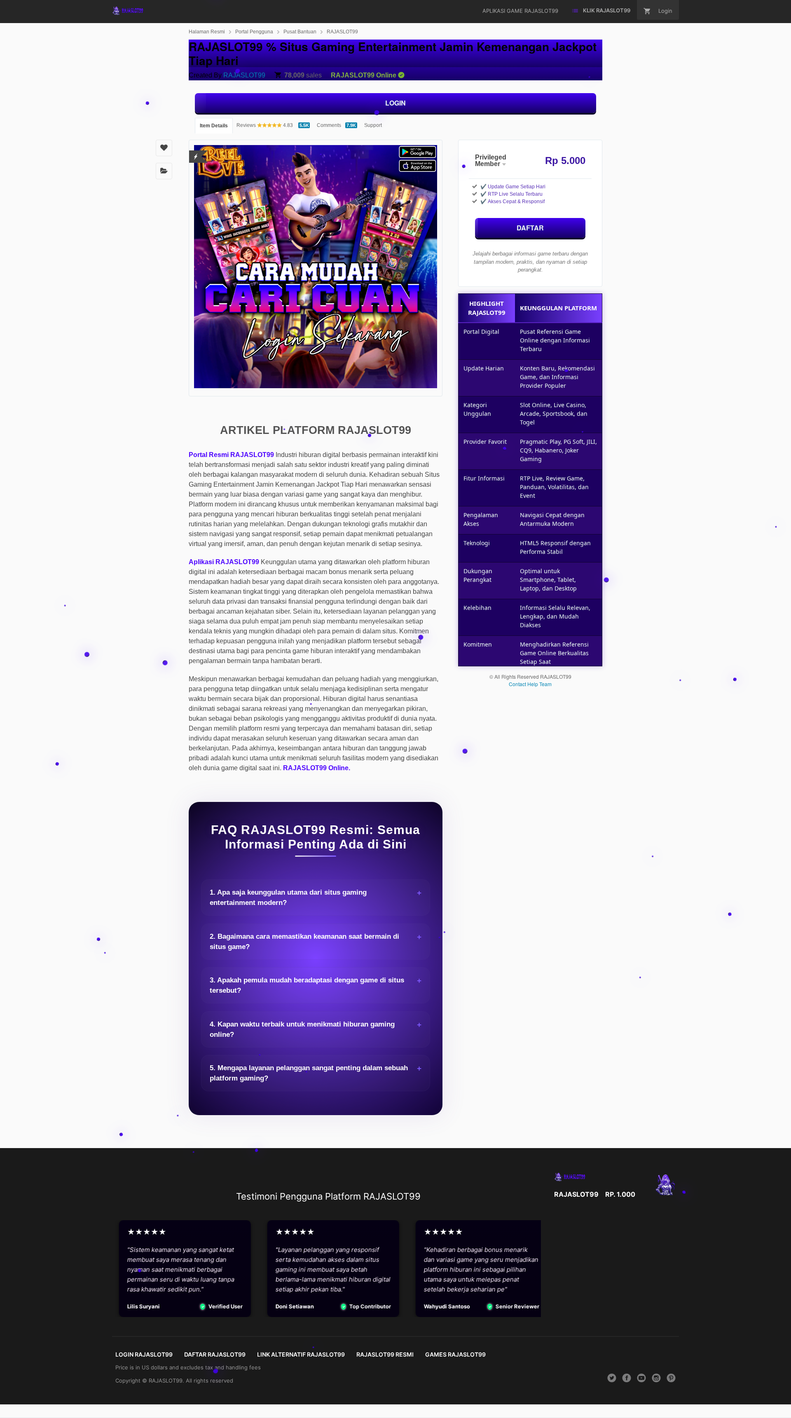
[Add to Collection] (164, 171)
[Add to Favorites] (164, 148)
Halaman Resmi (207, 32)
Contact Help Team (530, 683)
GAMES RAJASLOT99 (455, 1354)
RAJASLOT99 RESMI (385, 1354)
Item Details (214, 126)
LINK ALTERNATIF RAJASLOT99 (301, 1354)
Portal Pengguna (254, 32)
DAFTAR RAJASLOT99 (215, 1354)
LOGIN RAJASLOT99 (144, 1354)
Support (373, 125)
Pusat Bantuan (299, 32)
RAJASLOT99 (342, 32)
